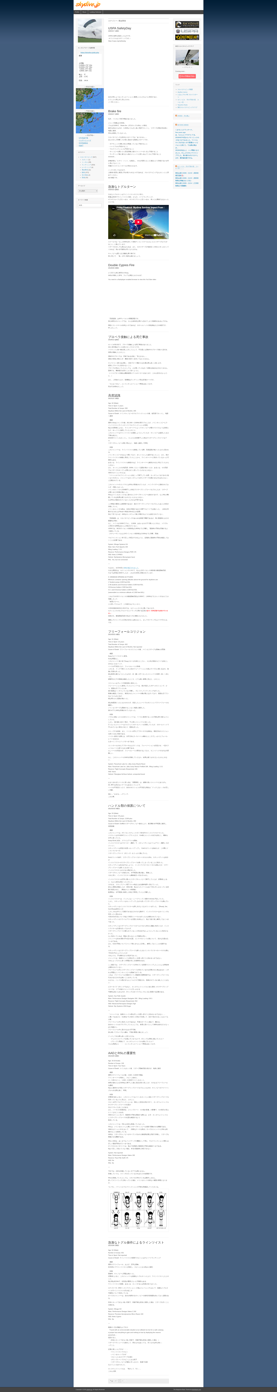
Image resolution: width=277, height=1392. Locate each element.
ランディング (86, 165)
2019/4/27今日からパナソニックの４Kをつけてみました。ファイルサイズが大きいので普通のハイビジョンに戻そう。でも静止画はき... (187, 143)
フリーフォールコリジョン (127, 631)
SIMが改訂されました (131, 568)
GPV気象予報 (83, 138)
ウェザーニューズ (85, 140)
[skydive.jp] (88, 4)
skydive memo (182, 92)
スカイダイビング (86, 157)
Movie (84, 12)
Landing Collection (95, 12)
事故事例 (85, 170)
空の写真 (85, 175)
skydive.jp (89, 1389)
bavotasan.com (196, 1389)
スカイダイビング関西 (185, 89)
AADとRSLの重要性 (122, 1053)
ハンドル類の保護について (127, 805)
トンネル (85, 162)
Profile (77, 12)
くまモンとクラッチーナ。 (184, 130)
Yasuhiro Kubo (183, 105)
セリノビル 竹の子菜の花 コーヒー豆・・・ (186, 167)
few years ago (180, 132)
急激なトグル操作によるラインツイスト (136, 1242)
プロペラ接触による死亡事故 (128, 337)
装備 (83, 177)
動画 (83, 172)
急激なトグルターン (122, 186)
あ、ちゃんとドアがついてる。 (186, 135)
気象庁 (81, 145)
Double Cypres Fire (121, 265)
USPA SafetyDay (119, 28)
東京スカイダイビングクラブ (187, 107)
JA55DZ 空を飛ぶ (183, 116)
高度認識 (114, 395)
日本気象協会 (83, 143)
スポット (85, 160)
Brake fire (114, 111)
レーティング (86, 167)
